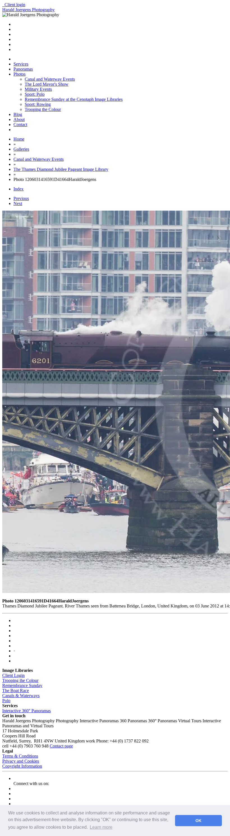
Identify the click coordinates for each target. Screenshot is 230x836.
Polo (6, 700)
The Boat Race (15, 690)
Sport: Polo (35, 94)
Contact (20, 124)
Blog (17, 114)
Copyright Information (22, 766)
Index (18, 189)
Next (17, 203)
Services (20, 64)
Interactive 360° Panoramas (26, 710)
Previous (21, 198)
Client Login (13, 675)
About (19, 119)
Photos (19, 74)
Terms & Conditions (20, 756)
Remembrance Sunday (22, 685)
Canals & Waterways (21, 695)
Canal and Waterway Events (50, 79)
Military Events (38, 89)
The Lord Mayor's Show (46, 84)
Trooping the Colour (43, 109)
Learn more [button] (101, 827)
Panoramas (23, 69)
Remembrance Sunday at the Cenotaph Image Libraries (74, 99)
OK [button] (198, 820)
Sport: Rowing (38, 104)
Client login (13, 4)
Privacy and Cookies (20, 761)
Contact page (61, 746)
